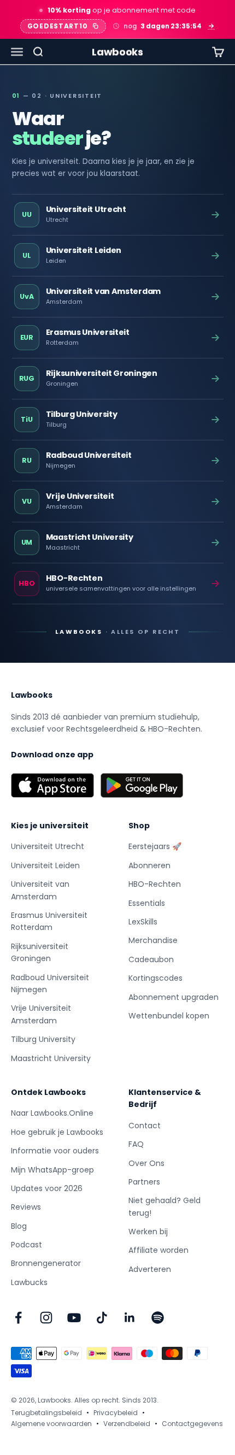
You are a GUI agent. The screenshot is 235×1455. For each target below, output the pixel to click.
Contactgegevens (192, 1423)
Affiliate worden (158, 1250)
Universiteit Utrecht (47, 846)
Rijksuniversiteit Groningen (39, 952)
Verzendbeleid (126, 1423)
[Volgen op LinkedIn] (129, 1317)
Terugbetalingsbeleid (46, 1412)
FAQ (136, 1144)
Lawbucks (29, 1282)
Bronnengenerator (46, 1263)
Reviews (26, 1206)
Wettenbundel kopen (168, 1015)
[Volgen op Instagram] (46, 1317)
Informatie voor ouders (55, 1150)
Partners (144, 1181)
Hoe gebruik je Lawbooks (57, 1132)
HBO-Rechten (154, 884)
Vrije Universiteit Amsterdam (41, 1014)
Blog (19, 1226)
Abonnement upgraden (173, 997)
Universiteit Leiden (45, 865)
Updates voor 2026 (47, 1188)
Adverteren (149, 1269)
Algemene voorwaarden (51, 1423)
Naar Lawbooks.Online (52, 1113)
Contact (144, 1125)
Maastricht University (51, 1058)
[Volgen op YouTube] (74, 1317)
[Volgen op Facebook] (18, 1317)
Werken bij (148, 1231)
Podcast (26, 1244)
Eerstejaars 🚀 (154, 846)
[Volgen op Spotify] (157, 1317)
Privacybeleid (115, 1412)
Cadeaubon (151, 959)
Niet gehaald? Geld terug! (164, 1206)
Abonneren (149, 865)
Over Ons (146, 1163)
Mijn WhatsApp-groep (52, 1169)
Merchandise (153, 940)
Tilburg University (43, 1039)
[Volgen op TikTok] (102, 1317)
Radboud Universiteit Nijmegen (50, 983)
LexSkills (142, 921)
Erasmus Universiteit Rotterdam (49, 921)
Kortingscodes (155, 978)
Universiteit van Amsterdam (40, 890)
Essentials (146, 903)
